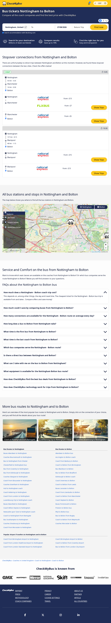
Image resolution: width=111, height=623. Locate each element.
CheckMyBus (7, 560)
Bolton (102, 207)
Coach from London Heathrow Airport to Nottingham (23, 543)
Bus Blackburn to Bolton (64, 469)
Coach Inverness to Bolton (65, 481)
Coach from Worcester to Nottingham (17, 527)
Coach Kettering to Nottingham (15, 492)
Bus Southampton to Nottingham (15, 520)
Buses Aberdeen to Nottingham (15, 453)
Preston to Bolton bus (64, 508)
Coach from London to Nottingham (16, 496)
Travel (48, 601)
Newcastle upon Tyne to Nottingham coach (19, 512)
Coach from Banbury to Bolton (67, 461)
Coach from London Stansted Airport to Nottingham (22, 547)
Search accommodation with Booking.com (19, 33)
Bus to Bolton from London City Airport (70, 547)
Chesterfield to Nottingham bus (15, 465)
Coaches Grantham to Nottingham (16, 484)
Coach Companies (23, 601)
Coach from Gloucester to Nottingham (17, 481)
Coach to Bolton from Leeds (66, 484)
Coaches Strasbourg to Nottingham (16, 523)
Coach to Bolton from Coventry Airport (70, 543)
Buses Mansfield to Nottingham (15, 504)
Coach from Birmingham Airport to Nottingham (20, 539)
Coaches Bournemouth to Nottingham (17, 457)
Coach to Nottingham (43, 560)
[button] (70, 222)
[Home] (12, 3)
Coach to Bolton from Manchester (68, 496)
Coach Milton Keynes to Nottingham (16, 508)
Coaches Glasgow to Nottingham (15, 477)
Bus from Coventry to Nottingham (15, 469)
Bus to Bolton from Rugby (65, 516)
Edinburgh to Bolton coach (65, 477)
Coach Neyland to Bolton (65, 500)
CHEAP (7, 72)
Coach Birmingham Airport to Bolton (69, 539)
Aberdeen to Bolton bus (64, 453)
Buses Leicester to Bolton (65, 488)
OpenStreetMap (96, 252)
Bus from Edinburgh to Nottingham (16, 473)
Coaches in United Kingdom (23, 560)
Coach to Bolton (58, 560)
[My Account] (89, 3)
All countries (80, 601)
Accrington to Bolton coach (66, 457)
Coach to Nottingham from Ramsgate (17, 516)
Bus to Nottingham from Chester (15, 461)
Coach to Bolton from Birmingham (68, 465)
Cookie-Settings (52, 598)
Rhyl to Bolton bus (62, 512)
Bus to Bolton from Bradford (66, 473)
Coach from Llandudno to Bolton (68, 492)
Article (77, 598)
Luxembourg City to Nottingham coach (17, 500)
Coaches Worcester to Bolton (66, 523)
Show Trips (99, 107)
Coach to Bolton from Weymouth (68, 520)
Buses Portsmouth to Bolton (66, 504)
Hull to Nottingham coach (13, 488)
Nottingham (87, 207)
